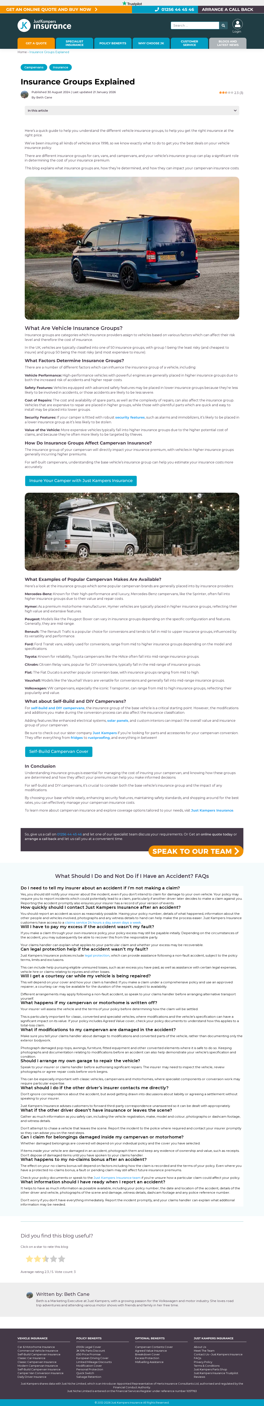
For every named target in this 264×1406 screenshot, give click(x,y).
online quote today (217, 834)
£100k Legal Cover (88, 1347)
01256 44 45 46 (177, 9)
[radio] (29, 1259)
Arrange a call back (227, 9)
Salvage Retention (88, 1376)
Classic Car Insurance (31, 1358)
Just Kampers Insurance (213, 1338)
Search (223, 25)
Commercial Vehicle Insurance (38, 1350)
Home (22, 52)
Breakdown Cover (147, 1354)
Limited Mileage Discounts (94, 1362)
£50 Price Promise (88, 1354)
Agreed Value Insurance (151, 1350)
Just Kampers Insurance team (117, 1178)
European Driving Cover (92, 1358)
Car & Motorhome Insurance (36, 1347)
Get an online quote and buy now (49, 9)
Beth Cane (44, 97)
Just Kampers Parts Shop (210, 1369)
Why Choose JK (151, 43)
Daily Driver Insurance (32, 1376)
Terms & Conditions (206, 1365)
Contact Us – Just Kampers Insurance (218, 1354)
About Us (200, 1347)
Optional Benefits (150, 1338)
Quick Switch (85, 1373)
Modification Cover (89, 1365)
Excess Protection (147, 1358)
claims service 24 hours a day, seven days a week (103, 922)
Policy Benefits (112, 43)
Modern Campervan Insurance (38, 1365)
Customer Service (189, 43)
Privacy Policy (203, 1362)
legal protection (97, 955)
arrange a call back (41, 839)
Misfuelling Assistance (149, 1362)
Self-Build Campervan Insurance (39, 1354)
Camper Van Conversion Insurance (41, 1373)
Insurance (60, 67)
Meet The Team (204, 1350)
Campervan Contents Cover (154, 1347)
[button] (132, 110)
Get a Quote (36, 43)
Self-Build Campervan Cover (58, 751)
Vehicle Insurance (33, 1338)
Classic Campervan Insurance (37, 1362)
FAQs (197, 1358)
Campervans (34, 67)
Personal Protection (89, 1369)
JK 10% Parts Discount (90, 1350)
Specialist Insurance (75, 43)
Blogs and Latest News (228, 43)
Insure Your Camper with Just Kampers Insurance (81, 480)
